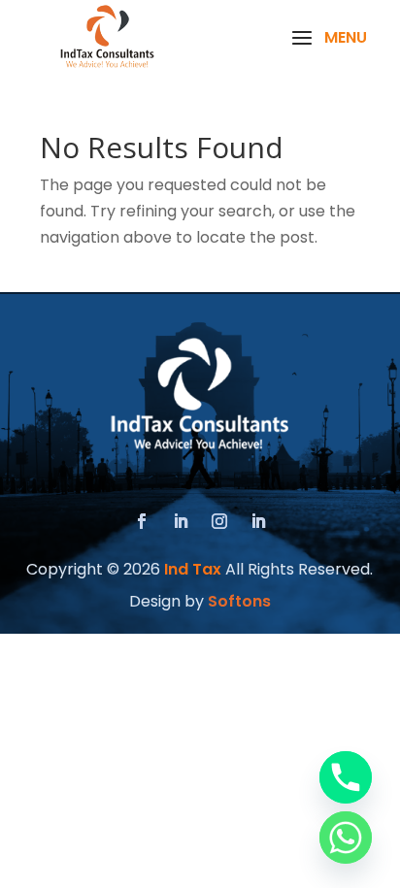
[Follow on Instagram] (219, 521)
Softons (239, 601)
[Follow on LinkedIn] (180, 521)
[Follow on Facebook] (141, 521)
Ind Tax (192, 569)
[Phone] (345, 777)
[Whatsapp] (345, 837)
